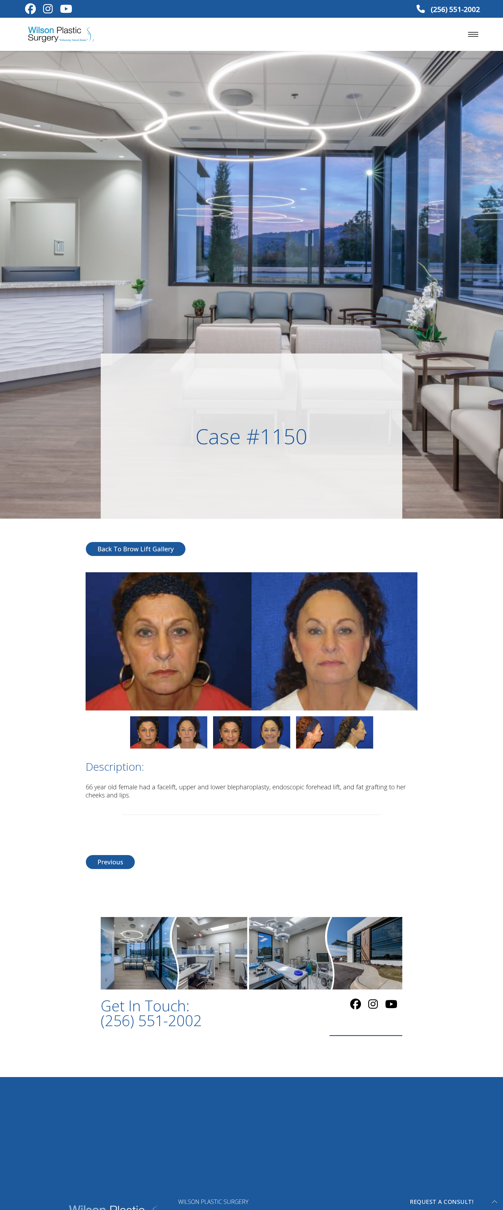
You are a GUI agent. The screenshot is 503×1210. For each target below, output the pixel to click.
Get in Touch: (151, 1013)
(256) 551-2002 (454, 8)
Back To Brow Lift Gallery (136, 549)
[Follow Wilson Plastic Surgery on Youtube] (66, 10)
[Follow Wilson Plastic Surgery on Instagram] (48, 10)
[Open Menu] (473, 34)
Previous (110, 862)
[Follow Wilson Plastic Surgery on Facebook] (30, 10)
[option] (251, 641)
